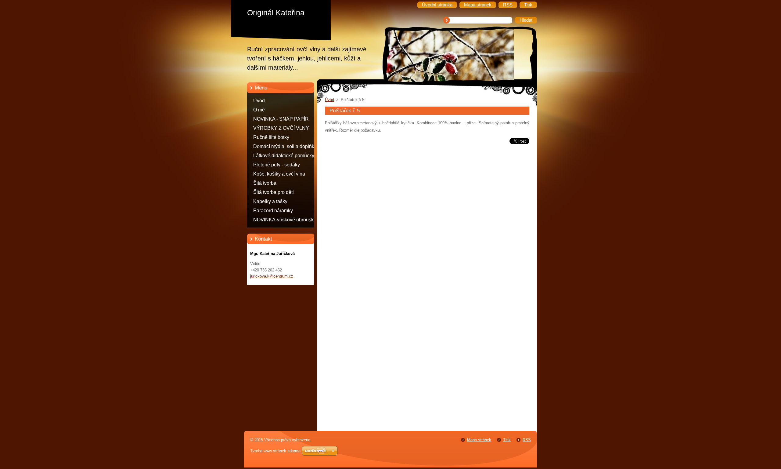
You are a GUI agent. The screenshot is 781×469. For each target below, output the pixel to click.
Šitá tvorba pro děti (273, 192)
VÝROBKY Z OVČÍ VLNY (281, 128)
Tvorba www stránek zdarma (275, 451)
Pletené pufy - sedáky (276, 164)
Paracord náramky (273, 210)
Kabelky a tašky (270, 201)
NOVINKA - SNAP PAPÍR (281, 119)
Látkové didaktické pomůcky (283, 155)
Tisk (507, 440)
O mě (259, 109)
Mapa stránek (479, 440)
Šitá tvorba (264, 183)
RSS (527, 440)
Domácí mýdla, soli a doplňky (285, 146)
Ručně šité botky (271, 137)
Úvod (259, 100)
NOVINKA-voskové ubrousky (284, 219)
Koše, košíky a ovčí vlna (279, 173)
